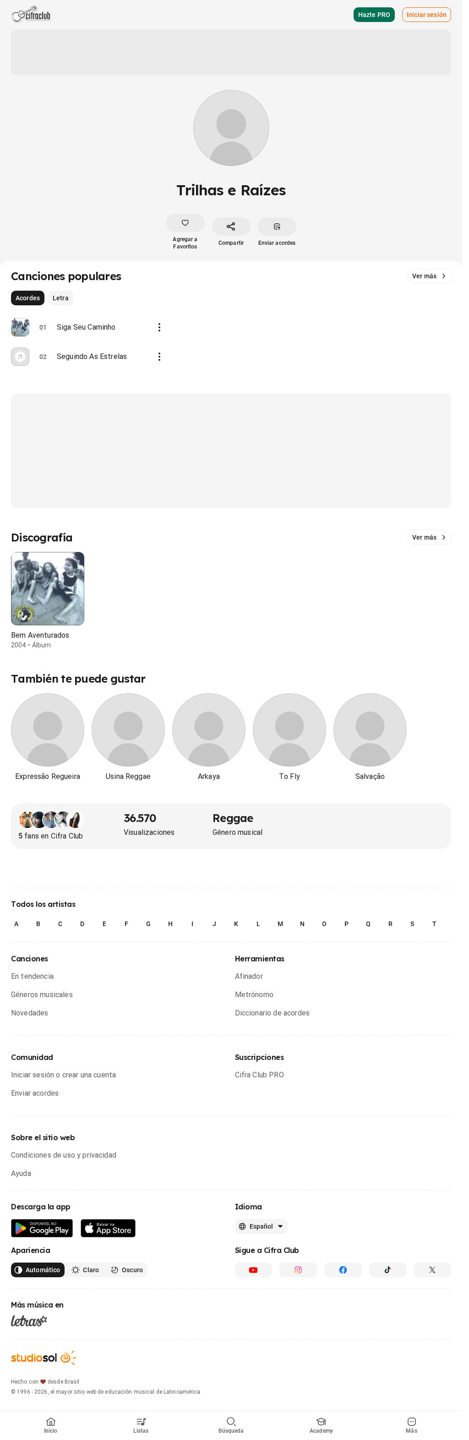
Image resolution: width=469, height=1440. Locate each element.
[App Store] (108, 1228)
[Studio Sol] (43, 1358)
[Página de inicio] (31, 15)
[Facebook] (343, 1270)
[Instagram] (298, 1270)
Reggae (233, 818)
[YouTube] (254, 1270)
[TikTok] (388, 1270)
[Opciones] (159, 327)
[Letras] (29, 1320)
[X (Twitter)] (432, 1270)
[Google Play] (42, 1228)
